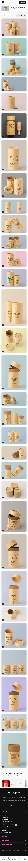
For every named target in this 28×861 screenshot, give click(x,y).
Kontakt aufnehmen (7, 844)
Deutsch (14, 805)
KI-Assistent (4, 815)
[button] (14, 805)
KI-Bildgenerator (5, 817)
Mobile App (4, 830)
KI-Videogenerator (5, 819)
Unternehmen (5, 840)
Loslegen (4, 836)
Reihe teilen (22, 15)
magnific (13, 9)
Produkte (4, 811)
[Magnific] (3, 2)
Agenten (4, 826)
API (2, 828)
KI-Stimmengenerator (6, 821)
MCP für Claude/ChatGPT (9, 825)
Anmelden (22, 2)
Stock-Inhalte (4, 823)
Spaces (3, 814)
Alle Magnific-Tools (6, 832)
